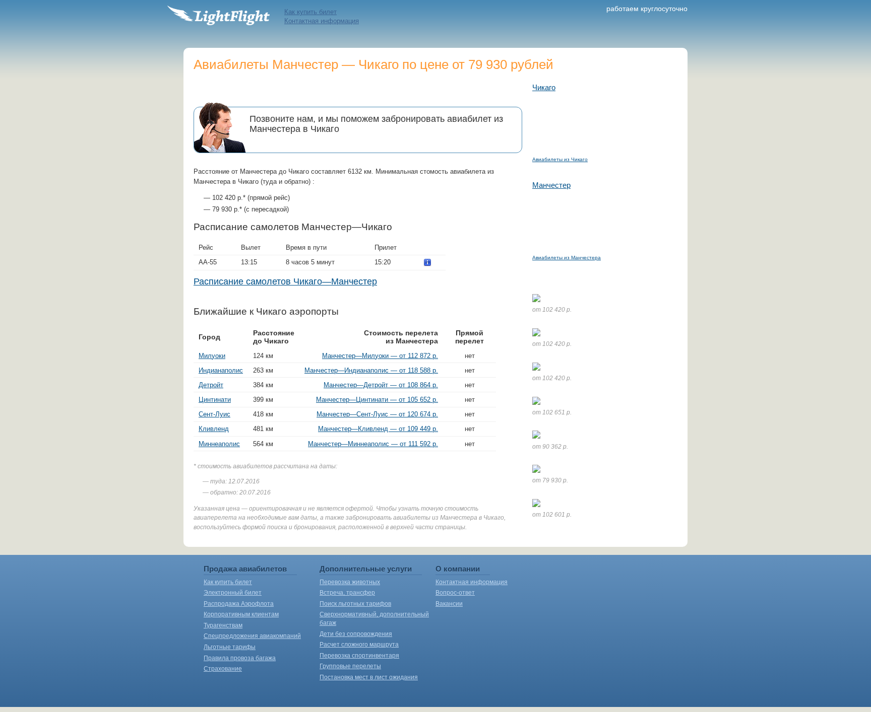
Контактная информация (321, 21)
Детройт (211, 385)
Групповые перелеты (350, 666)
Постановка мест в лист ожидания (369, 677)
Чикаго (543, 87)
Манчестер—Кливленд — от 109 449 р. (378, 429)
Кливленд (214, 429)
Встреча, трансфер (347, 592)
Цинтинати (215, 399)
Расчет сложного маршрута (359, 644)
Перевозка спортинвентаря (359, 655)
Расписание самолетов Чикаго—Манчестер (285, 281)
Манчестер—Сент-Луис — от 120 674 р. (377, 414)
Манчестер (551, 185)
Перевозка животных (350, 582)
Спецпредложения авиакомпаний (252, 635)
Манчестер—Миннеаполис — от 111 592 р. (373, 444)
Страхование (223, 668)
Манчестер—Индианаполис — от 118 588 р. (371, 370)
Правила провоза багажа (240, 658)
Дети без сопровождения (356, 633)
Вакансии (449, 603)
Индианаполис (221, 370)
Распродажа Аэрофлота (239, 603)
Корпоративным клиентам (241, 614)
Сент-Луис (214, 414)
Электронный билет (233, 592)
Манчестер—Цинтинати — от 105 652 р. (377, 399)
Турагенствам (223, 625)
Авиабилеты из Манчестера (566, 257)
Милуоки (212, 356)
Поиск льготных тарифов (355, 603)
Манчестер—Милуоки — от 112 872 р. (380, 356)
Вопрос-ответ (455, 592)
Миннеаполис (219, 444)
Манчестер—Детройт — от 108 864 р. (381, 385)
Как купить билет (310, 12)
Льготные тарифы (230, 647)
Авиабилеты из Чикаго (560, 159)
